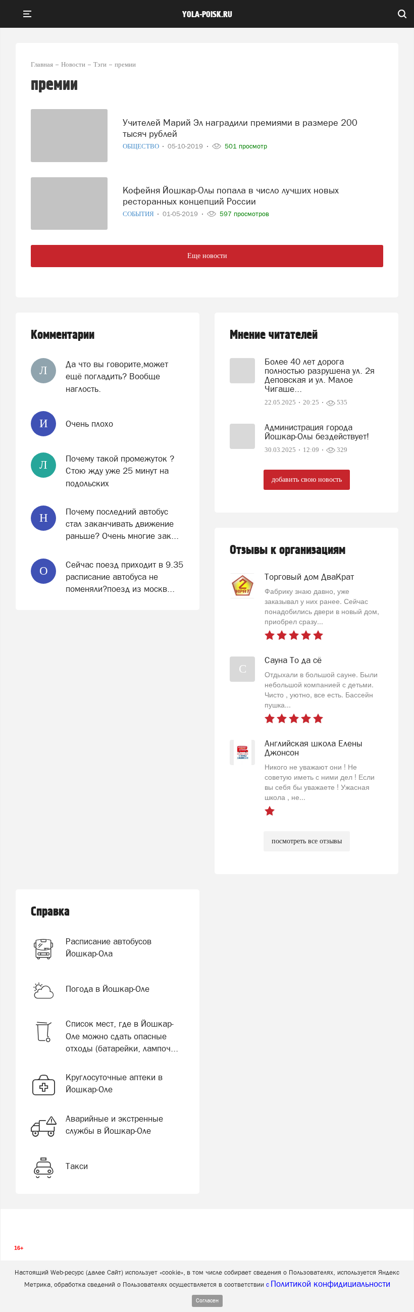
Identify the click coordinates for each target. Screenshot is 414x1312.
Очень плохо (89, 424)
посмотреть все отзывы (307, 841)
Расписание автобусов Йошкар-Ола (108, 947)
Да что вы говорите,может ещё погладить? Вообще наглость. (117, 376)
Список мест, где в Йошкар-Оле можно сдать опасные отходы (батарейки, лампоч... (122, 1036)
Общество (142, 146)
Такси (77, 1166)
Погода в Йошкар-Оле (107, 989)
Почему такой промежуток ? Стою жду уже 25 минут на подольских (120, 470)
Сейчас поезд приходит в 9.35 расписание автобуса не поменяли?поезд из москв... (124, 577)
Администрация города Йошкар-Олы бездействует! (317, 432)
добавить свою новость (307, 479)
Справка (50, 911)
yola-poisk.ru (207, 15)
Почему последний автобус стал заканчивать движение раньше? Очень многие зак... (122, 524)
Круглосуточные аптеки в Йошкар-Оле (114, 1083)
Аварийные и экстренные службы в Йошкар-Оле (114, 1125)
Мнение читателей (274, 335)
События (139, 214)
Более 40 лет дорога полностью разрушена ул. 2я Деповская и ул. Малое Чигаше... (320, 375)
